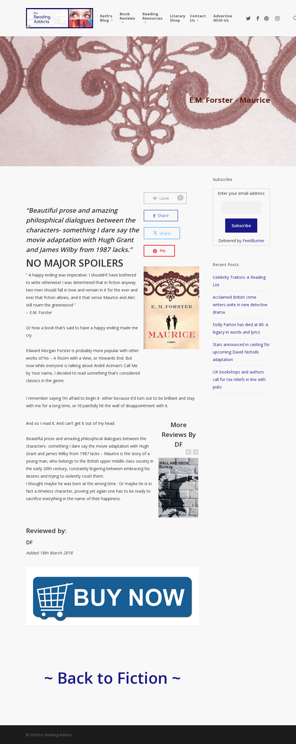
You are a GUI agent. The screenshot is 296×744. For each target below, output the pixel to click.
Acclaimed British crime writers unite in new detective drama (240, 304)
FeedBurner (253, 240)
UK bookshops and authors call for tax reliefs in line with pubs (239, 379)
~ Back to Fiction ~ (112, 677)
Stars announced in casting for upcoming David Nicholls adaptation (241, 352)
